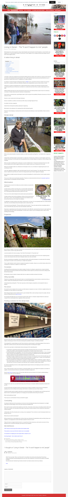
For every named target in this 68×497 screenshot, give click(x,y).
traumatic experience (46, 178)
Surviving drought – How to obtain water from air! (13, 436)
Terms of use (35, 495)
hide (10, 61)
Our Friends (58, 10)
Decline (59, 2)
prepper (15, 439)
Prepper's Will (30, 495)
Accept (52, 2)
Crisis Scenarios (50, 10)
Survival (21, 10)
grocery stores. (19, 294)
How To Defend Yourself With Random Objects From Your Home (16, 440)
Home (8, 10)
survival (22, 439)
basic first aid (10, 372)
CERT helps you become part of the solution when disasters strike (16, 428)
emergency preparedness (9, 439)
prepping (18, 439)
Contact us (40, 495)
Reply (7, 463)
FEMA (27, 81)
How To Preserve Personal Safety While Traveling (13, 441)
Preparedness (14, 10)
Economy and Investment (38, 10)
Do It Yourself (27, 10)
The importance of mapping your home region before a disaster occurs (17, 433)
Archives (55, 61)
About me (44, 495)
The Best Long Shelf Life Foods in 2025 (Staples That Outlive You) (59, 169)
